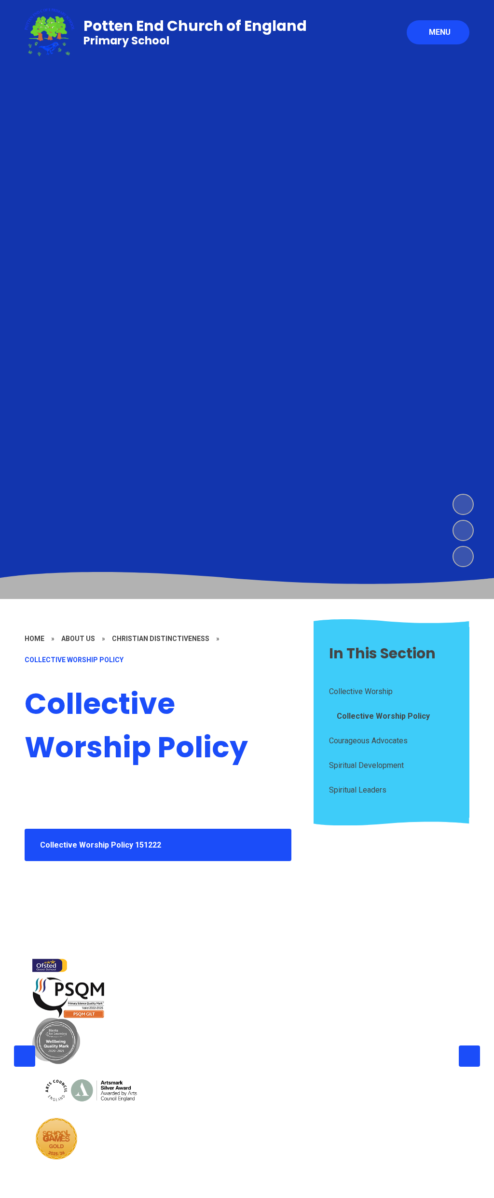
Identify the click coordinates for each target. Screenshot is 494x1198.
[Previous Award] (24, 1056)
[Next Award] (469, 1056)
